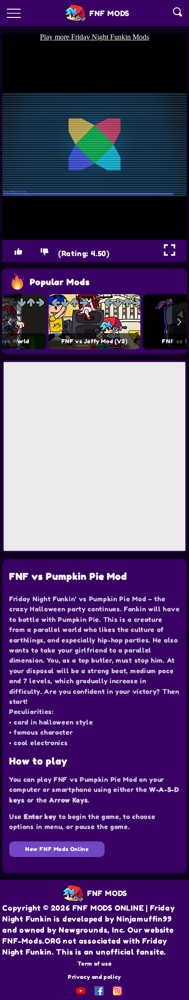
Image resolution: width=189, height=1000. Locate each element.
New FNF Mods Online (57, 849)
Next (179, 321)
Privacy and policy (94, 976)
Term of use (95, 963)
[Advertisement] (94, 456)
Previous (9, 321)
